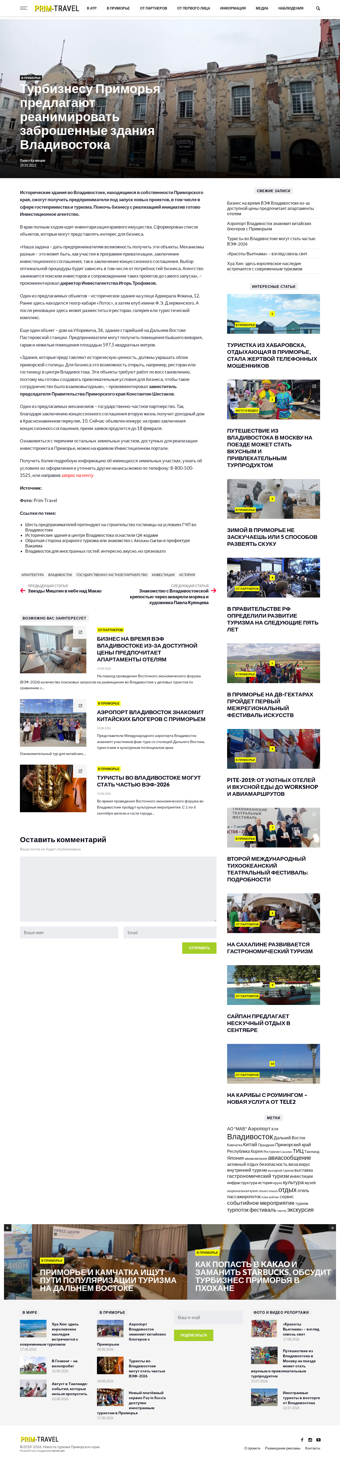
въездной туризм (281, 1170)
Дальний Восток (289, 1137)
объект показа (268, 1191)
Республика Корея (245, 1151)
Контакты (312, 1448)
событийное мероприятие (261, 1203)
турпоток (238, 1209)
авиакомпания (256, 1158)
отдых (287, 1189)
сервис (287, 1196)
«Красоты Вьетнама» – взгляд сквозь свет (267, 253)
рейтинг (274, 1197)
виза (293, 1164)
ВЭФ (274, 1129)
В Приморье (118, 8)
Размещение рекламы (282, 1448)
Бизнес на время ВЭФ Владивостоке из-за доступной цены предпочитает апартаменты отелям (270, 208)
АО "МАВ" (237, 1128)
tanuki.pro (58, 1450)
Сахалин (286, 1151)
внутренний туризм (247, 1170)
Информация (233, 8)
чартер (281, 1210)
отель (303, 1190)
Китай (250, 1144)
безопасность (273, 1164)
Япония (235, 1158)
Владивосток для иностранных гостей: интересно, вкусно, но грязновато (95, 550)
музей (310, 1182)
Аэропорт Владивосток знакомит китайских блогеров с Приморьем (269, 226)
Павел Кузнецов (33, 160)
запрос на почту (77, 475)
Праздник (266, 1145)
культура (293, 1182)
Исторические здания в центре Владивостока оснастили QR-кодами (91, 535)
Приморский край (293, 1144)
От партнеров (153, 8)
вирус (304, 1164)
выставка (303, 1169)
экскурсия (300, 1209)
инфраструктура (242, 1182)
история (187, 575)
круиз (277, 1183)
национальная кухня (242, 1191)
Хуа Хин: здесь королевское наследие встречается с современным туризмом (264, 266)
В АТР (92, 8)
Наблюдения (290, 8)
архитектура (33, 575)
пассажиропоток (244, 1196)
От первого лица (193, 8)
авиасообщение (289, 1157)
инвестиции (163, 575)
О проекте (252, 1448)
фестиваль (262, 1209)
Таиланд (311, 1151)
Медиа (262, 8)
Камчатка (234, 1145)
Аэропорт (259, 1128)
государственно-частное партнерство (111, 575)
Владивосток (60, 575)
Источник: (31, 488)
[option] (81, 1262)
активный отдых (242, 1164)
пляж (264, 1197)
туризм (301, 1203)
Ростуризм (271, 1152)
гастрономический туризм (258, 1176)
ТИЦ (298, 1151)
